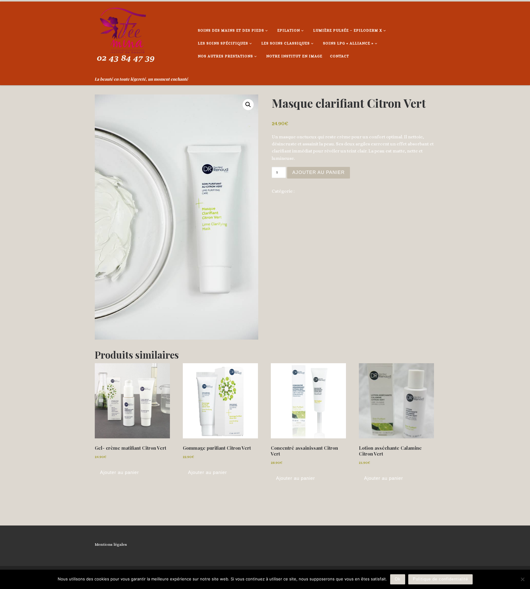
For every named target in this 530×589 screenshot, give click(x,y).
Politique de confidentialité (440, 579)
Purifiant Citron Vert (316, 191)
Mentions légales (111, 544)
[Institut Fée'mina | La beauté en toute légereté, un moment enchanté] (125, 37)
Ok (398, 579)
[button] (248, 104)
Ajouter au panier (318, 172)
